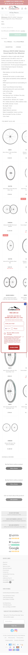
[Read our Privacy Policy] (23, 337)
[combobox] (7, 329)
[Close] (25, 304)
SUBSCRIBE (14, 347)
